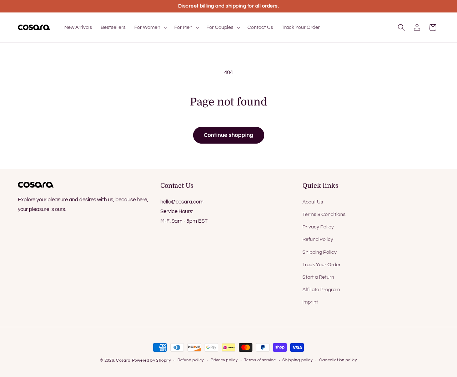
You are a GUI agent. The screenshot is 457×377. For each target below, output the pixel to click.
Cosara (123, 360)
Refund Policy (317, 239)
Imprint (310, 302)
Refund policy (190, 360)
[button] (150, 27)
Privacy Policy (318, 226)
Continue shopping (228, 135)
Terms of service (260, 360)
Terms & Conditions (324, 214)
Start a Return (318, 277)
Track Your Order (321, 264)
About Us (312, 202)
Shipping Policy (319, 252)
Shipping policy (297, 360)
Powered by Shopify (151, 360)
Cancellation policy (338, 360)
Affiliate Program (321, 289)
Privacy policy (224, 360)
